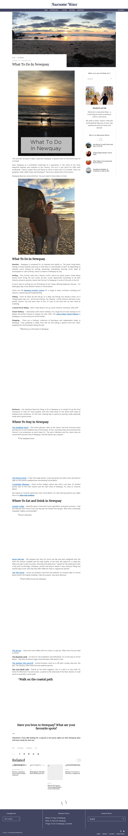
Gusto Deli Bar (18, 559)
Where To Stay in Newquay (55, 818)
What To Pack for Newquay (55, 821)
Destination (15, 60)
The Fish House (18, 573)
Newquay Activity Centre (34, 290)
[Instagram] (120, 831)
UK (19, 60)
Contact (104, 834)
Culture (64, 10)
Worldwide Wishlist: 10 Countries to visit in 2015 (101, 170)
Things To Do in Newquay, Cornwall (58, 824)
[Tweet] (24, 754)
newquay (29, 748)
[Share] (19, 754)
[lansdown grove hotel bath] (19, 765)
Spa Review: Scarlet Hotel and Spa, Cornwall (103, 145)
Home (46, 10)
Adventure (80, 10)
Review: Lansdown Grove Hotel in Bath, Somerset (19, 773)
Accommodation (16, 769)
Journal (49, 783)
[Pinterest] (123, 831)
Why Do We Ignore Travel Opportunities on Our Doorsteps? (54, 787)
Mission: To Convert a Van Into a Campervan (72, 772)
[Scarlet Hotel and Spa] (88, 145)
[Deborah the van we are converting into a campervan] (72, 765)
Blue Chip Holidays (27, 495)
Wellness (72, 10)
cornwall (21, 748)
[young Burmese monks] (88, 162)
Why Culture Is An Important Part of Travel (102, 162)
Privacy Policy (121, 834)
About (98, 834)
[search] (111, 79)
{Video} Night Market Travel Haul (102, 153)
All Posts (112, 834)
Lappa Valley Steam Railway (67, 314)
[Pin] (28, 754)
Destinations (54, 10)
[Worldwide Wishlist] (88, 170)
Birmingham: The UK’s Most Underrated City (37, 772)
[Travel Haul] (88, 154)
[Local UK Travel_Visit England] (55, 772)
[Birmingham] (37, 765)
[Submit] (38, 754)
